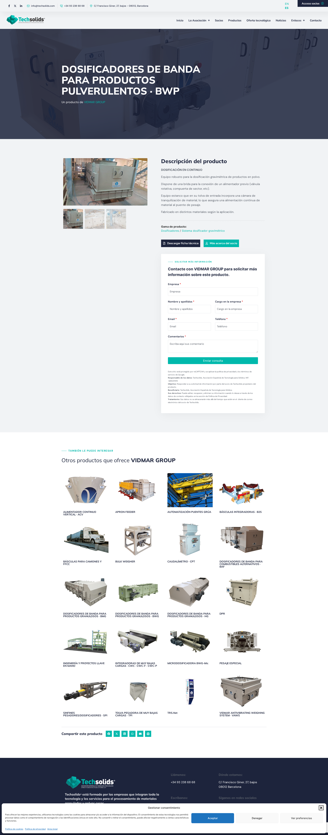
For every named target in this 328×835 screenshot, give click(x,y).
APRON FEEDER (125, 512)
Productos (234, 20)
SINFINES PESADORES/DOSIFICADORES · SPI (85, 714)
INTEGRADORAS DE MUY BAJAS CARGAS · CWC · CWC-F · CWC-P (136, 664)
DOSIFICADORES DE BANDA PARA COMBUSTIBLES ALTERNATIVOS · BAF (241, 564)
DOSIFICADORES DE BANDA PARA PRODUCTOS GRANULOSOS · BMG (84, 615)
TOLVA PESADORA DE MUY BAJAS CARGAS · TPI (136, 714)
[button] (321, 808)
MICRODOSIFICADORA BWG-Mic (187, 663)
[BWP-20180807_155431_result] (105, 182)
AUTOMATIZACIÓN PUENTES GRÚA (189, 512)
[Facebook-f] (9, 5)
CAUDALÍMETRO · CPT (181, 561)
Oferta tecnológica (259, 20)
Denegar (257, 818)
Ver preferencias (301, 818)
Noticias (281, 20)
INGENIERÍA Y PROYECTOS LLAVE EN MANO (84, 664)
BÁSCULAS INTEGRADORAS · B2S (241, 512)
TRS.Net (172, 712)
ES (286, 8)
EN (287, 3)
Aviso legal (52, 829)
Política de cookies (14, 829)
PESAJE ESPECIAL (231, 663)
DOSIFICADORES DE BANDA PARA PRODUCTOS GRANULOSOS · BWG (137, 615)
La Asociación (197, 20)
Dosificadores (170, 230)
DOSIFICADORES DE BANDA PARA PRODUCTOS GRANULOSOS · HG (188, 615)
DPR (222, 613)
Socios (219, 20)
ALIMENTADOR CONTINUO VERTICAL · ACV (79, 513)
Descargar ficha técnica (183, 243)
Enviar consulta (213, 360)
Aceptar (213, 818)
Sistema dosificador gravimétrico (203, 230)
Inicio (179, 20)
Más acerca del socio (223, 243)
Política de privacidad (35, 829)
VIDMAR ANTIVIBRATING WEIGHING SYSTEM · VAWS (242, 714)
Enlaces (296, 20)
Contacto (316, 20)
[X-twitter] (15, 5)
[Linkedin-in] (21, 5)
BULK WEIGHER (125, 561)
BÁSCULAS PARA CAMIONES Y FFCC (82, 563)
